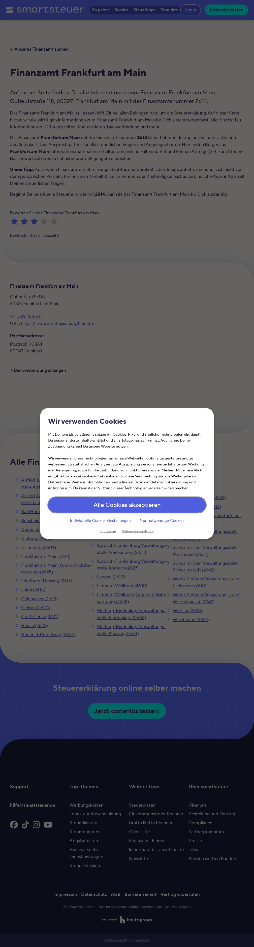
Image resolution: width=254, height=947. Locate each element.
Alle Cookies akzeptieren (127, 505)
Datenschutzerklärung (138, 531)
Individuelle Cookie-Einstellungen (100, 520)
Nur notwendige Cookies (162, 520)
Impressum (108, 531)
